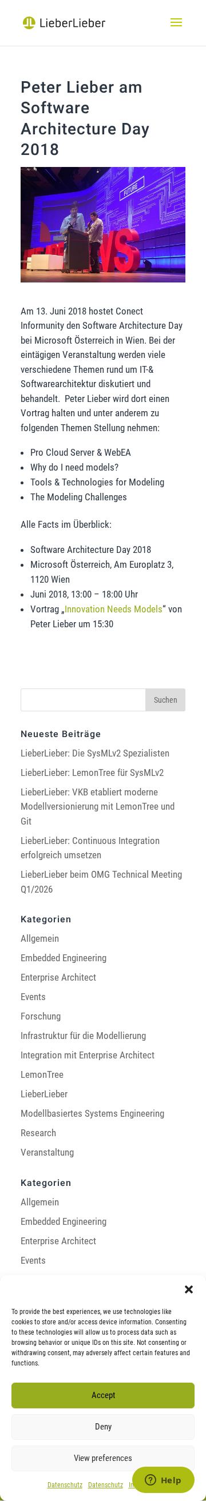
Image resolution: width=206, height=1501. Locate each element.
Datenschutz (64, 1485)
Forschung (41, 1016)
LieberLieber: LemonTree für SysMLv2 (92, 772)
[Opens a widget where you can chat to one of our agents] (163, 1481)
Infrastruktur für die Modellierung (83, 1035)
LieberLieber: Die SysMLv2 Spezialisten (95, 753)
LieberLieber (44, 1094)
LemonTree (42, 1074)
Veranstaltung (47, 1152)
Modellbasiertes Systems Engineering (92, 1113)
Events (33, 996)
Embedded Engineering (63, 957)
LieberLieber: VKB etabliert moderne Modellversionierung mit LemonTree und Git (98, 806)
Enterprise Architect (58, 977)
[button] (189, 1289)
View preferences (103, 1458)
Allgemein (40, 938)
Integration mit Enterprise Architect (87, 1055)
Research (38, 1132)
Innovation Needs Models (114, 609)
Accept (103, 1395)
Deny (103, 1427)
